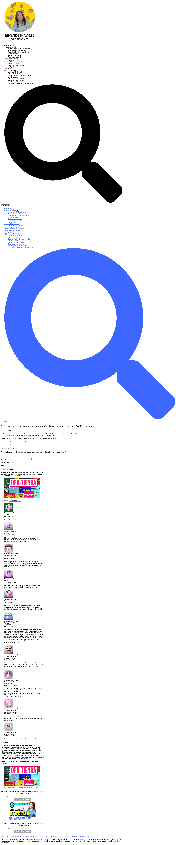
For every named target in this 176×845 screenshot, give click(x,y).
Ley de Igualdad (13, 77)
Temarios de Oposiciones (86, 836)
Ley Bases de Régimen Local (17, 82)
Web (2, 466)
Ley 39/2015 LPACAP (15, 72)
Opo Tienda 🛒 (9, 45)
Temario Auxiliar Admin (11, 58)
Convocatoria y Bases (11, 445)
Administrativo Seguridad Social (18, 52)
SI (27, 758)
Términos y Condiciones (31, 836)
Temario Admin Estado (11, 60)
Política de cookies (16, 836)
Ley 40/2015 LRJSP (14, 73)
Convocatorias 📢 (10, 47)
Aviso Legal (44, 836)
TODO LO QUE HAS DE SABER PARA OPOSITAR (20, 819)
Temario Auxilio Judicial (12, 63)
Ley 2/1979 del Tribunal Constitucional (20, 83)
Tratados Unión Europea (16, 80)
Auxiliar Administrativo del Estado (19, 49)
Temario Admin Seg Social (13, 62)
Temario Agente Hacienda (12, 67)
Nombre (4, 459)
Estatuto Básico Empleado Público (19, 75)
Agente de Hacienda (14, 57)
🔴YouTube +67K (10, 70)
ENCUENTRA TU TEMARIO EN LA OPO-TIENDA (21, 787)
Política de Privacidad (70, 836)
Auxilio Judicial (13, 53)
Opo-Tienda (5, 836)
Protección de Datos (55, 836)
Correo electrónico (7, 462)
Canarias (4, 422)
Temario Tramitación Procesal (14, 65)
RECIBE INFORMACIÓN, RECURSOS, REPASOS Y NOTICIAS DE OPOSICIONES (22, 792)
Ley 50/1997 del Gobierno (16, 78)
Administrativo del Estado (16, 50)
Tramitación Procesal (15, 55)
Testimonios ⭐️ (9, 68)
